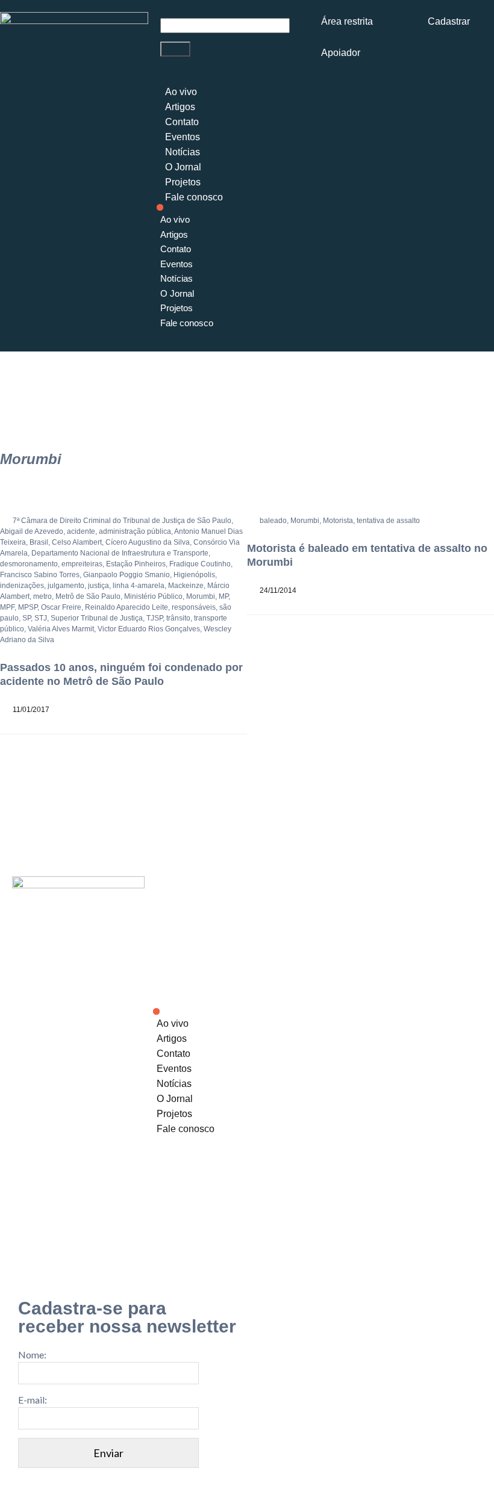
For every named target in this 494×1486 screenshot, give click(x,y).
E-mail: (32, 1399)
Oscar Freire (61, 607)
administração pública (135, 531)
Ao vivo (181, 92)
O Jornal (183, 167)
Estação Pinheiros (136, 564)
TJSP (154, 618)
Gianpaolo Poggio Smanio (126, 575)
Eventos (182, 137)
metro (42, 596)
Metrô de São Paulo (87, 596)
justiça (98, 585)
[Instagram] (353, 1173)
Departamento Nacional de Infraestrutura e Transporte (119, 553)
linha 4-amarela (138, 585)
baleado (273, 520)
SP (26, 618)
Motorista (338, 520)
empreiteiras (81, 564)
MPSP (27, 607)
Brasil (39, 542)
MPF (7, 607)
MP (223, 596)
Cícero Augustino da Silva (147, 542)
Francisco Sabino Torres (40, 575)
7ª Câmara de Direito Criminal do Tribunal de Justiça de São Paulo (122, 520)
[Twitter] (429, 1173)
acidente (81, 531)
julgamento (66, 585)
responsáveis (194, 607)
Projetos (183, 182)
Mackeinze (186, 585)
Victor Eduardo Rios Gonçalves (149, 629)
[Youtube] (467, 1173)
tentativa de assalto (388, 520)
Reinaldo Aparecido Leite (126, 607)
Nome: (32, 1354)
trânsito (178, 618)
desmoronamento (29, 564)
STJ (40, 618)
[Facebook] (391, 1173)
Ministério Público (153, 596)
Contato (182, 122)
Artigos (180, 107)
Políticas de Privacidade (195, 1239)
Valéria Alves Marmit (61, 629)
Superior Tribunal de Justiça (97, 618)
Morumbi (200, 596)
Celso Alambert (77, 542)
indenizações (22, 585)
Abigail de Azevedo (31, 531)
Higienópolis (194, 575)
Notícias (182, 152)
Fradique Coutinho (200, 564)
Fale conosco (194, 197)
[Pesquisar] (175, 49)
